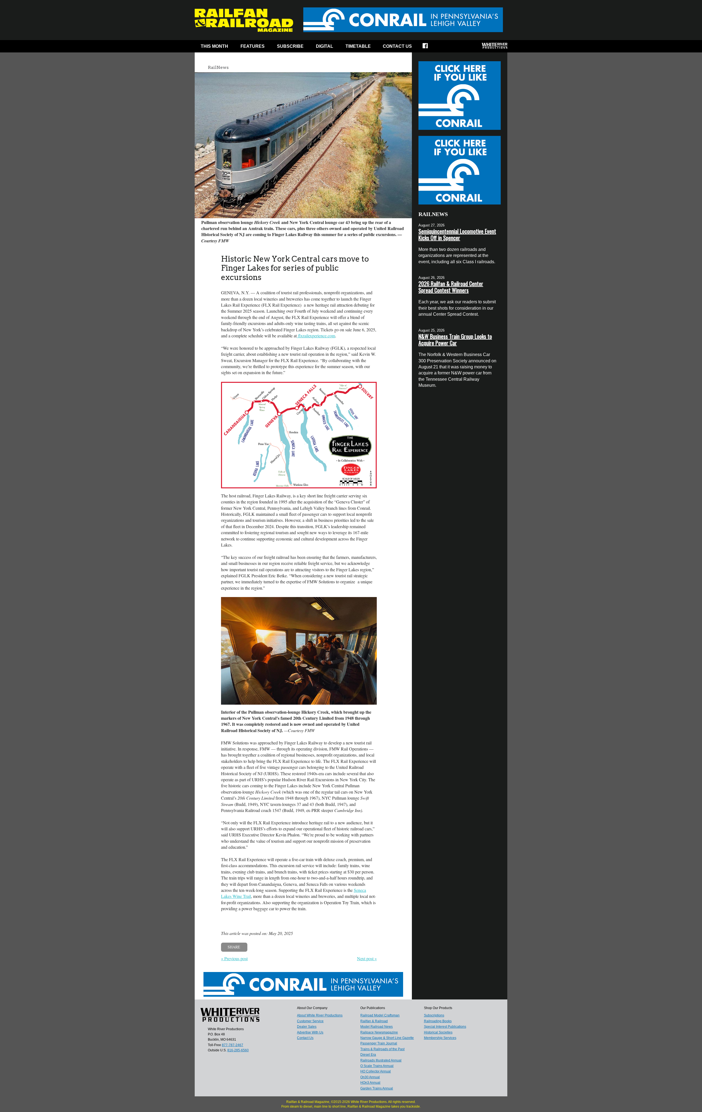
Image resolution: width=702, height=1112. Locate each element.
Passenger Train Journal (378, 1043)
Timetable (358, 46)
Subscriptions (434, 1015)
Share (234, 946)
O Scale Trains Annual (377, 1066)
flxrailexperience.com (316, 335)
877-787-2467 (232, 1045)
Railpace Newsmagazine (379, 1032)
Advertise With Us (310, 1032)
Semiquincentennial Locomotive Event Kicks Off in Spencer (457, 234)
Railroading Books (438, 1021)
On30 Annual (370, 1077)
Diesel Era (368, 1055)
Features (252, 46)
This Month (214, 46)
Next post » (367, 958)
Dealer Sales (306, 1027)
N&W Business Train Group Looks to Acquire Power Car (455, 339)
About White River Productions (319, 1015)
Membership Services (440, 1038)
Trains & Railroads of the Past (382, 1049)
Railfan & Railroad (374, 1021)
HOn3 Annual (370, 1083)
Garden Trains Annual (376, 1088)
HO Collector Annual (375, 1071)
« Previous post (234, 958)
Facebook (429, 47)
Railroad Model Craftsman (380, 1015)
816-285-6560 (238, 1050)
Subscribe (290, 46)
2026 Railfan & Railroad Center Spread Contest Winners (450, 286)
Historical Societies (438, 1032)
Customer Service (310, 1021)
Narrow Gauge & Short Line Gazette (387, 1038)
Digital (324, 46)
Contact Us (397, 46)
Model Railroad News (376, 1027)
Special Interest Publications (445, 1027)
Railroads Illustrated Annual (380, 1060)
